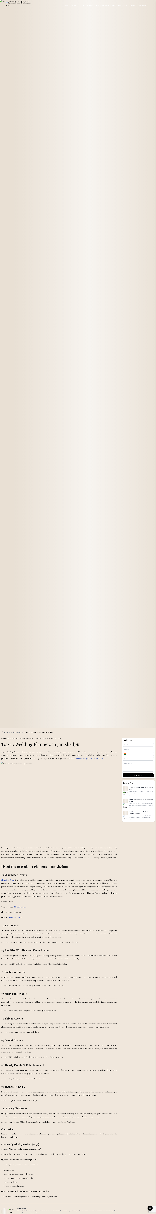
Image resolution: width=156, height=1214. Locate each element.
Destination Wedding (105, 5)
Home (66, 5)
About (74, 5)
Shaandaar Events (8, 880)
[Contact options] (150, 1208)
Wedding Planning (17, 732)
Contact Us (143, 5)
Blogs (132, 5)
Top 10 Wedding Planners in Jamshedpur (89, 758)
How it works (87, 5)
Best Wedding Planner (24, 738)
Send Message (138, 775)
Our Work (122, 5)
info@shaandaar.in (15, 917)
